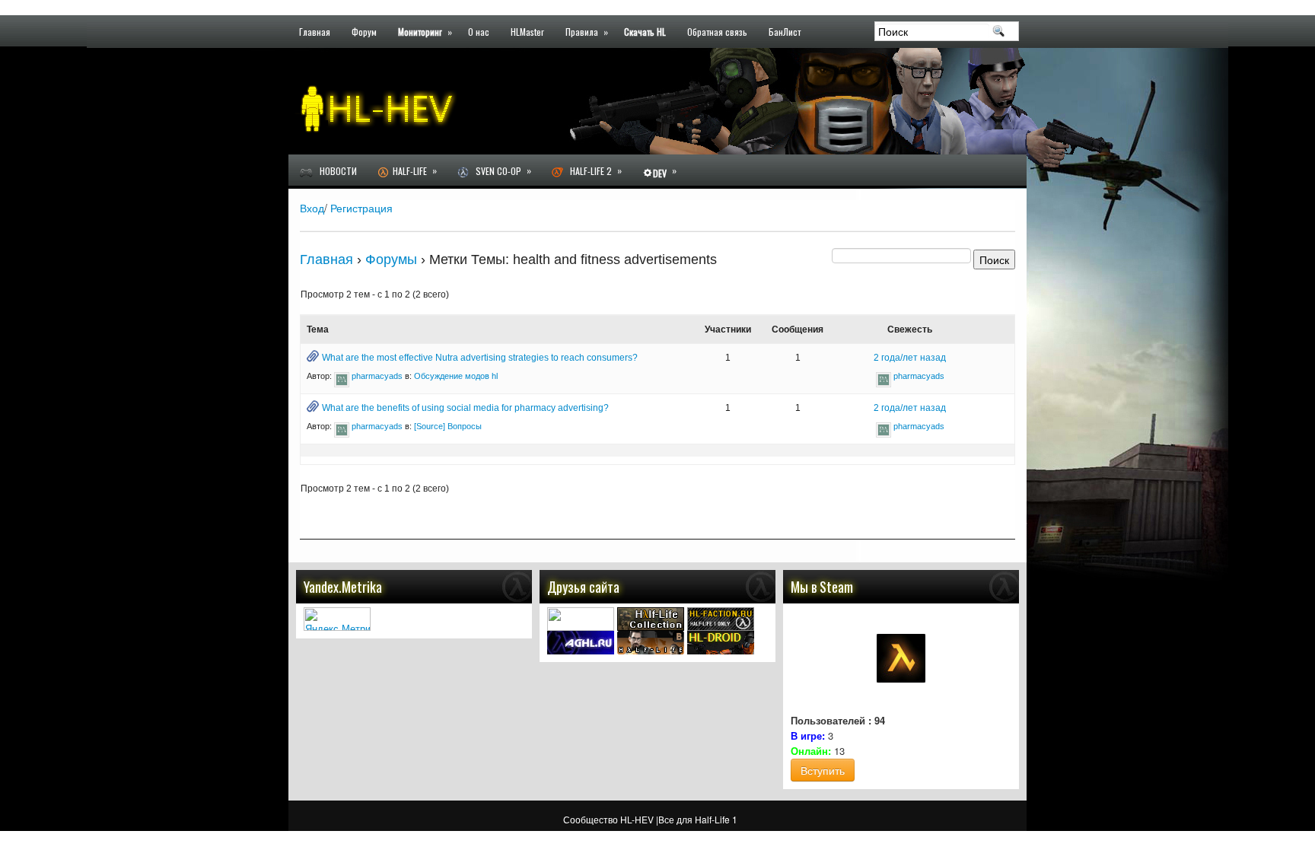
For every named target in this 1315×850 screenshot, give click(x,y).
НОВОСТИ (335, 170)
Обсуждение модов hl (456, 375)
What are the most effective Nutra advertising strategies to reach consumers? (480, 357)
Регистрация (361, 207)
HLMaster (527, 31)
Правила (586, 31)
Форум (364, 31)
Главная (314, 31)
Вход (312, 207)
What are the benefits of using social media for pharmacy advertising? (465, 408)
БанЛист (785, 31)
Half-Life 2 (592, 170)
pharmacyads (377, 375)
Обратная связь (717, 31)
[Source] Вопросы (448, 426)
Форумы (391, 259)
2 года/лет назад (910, 357)
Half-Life (412, 170)
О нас (478, 31)
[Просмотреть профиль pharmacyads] (341, 375)
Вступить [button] (823, 770)
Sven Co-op (500, 170)
